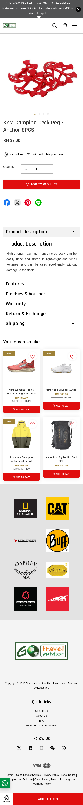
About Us (41, 715)
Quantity (8, 166)
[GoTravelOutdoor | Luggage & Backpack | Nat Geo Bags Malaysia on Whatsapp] (64, 750)
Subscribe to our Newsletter (41, 725)
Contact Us (41, 710)
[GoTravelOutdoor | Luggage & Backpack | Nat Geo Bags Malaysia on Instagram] (41, 750)
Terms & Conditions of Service (23, 775)
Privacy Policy (51, 775)
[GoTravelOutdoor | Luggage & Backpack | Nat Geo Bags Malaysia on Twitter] (19, 750)
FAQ (41, 720)
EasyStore (43, 687)
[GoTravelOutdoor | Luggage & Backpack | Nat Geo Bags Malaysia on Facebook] (30, 750)
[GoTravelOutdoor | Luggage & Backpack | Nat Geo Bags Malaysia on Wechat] (53, 750)
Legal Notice (68, 775)
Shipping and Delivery (20, 779)
